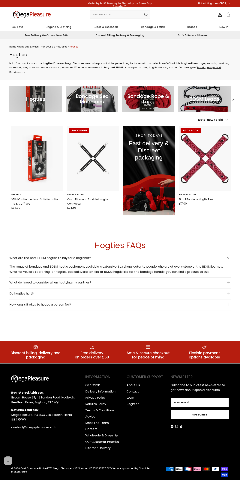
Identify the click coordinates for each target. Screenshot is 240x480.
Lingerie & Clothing (58, 27)
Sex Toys (17, 27)
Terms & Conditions (99, 410)
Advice (90, 416)
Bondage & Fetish (153, 27)
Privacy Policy (95, 397)
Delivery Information (100, 391)
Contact (133, 391)
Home (12, 46)
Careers (91, 429)
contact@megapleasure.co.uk (33, 427)
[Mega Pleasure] (32, 15)
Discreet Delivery (98, 448)
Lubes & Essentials (106, 27)
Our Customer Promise (102, 442)
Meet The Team (97, 423)
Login (130, 397)
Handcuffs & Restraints (54, 46)
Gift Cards (92, 385)
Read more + (17, 72)
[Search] (146, 14)
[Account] (219, 15)
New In (223, 27)
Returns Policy (95, 404)
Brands (192, 27)
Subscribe (199, 414)
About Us (133, 385)
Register (133, 404)
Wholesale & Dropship (101, 435)
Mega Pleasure (62, 468)
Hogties (74, 46)
